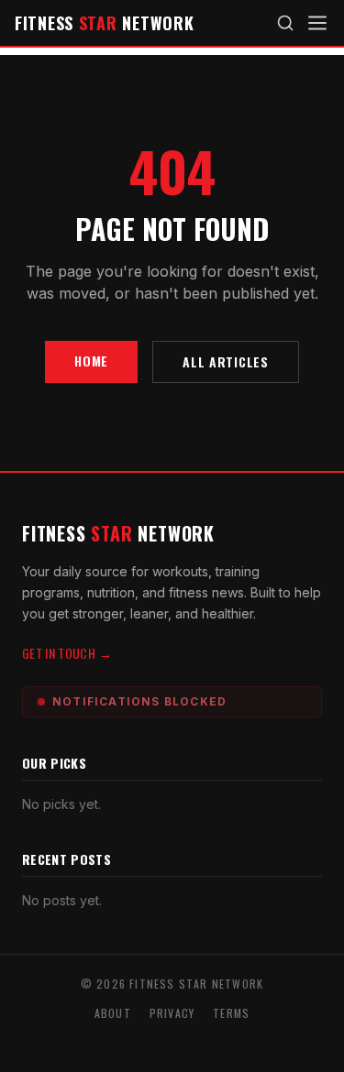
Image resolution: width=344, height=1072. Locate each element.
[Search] (285, 23)
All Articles (225, 361)
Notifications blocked (139, 701)
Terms (231, 1013)
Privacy (172, 1013)
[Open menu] (317, 23)
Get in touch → (67, 652)
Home (91, 360)
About (112, 1013)
